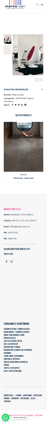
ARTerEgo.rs (24, 418)
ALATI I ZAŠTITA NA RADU (13, 371)
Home (7, 22)
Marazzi (23, 174)
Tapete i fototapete (33, 22)
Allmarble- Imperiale (23, 178)
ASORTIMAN (17, 22)
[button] (5, 417)
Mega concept (18, 94)
